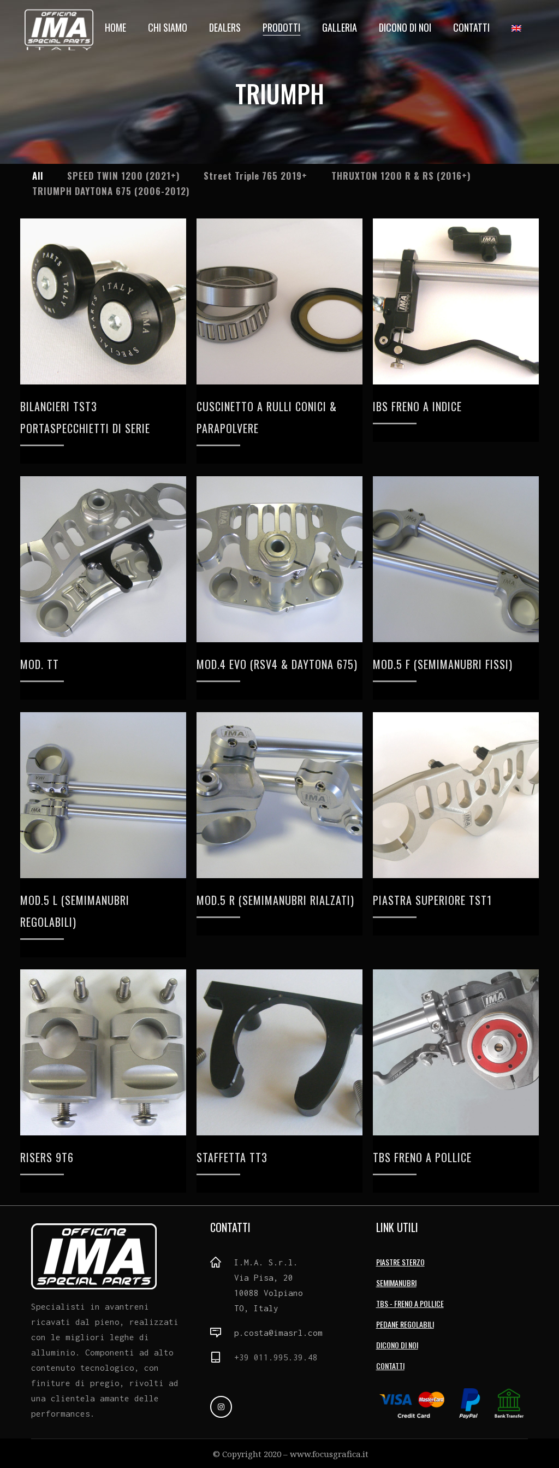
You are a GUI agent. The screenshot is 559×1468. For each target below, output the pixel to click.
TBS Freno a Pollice (422, 1157)
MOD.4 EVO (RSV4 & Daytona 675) (277, 664)
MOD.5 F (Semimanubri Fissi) (443, 664)
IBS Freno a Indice (417, 406)
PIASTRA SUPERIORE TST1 (432, 900)
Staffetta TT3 (232, 1157)
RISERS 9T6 (47, 1157)
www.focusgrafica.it (329, 1453)
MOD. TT (39, 664)
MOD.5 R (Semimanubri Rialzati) (275, 900)
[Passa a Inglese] (517, 27)
